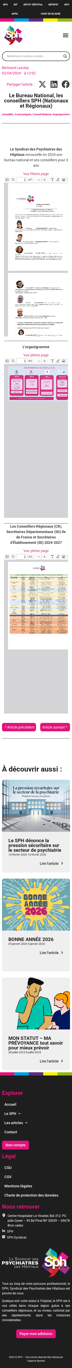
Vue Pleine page (36, 174)
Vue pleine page (36, 355)
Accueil (10, 1104)
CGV (8, 1177)
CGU (8, 1168)
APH (66, 4)
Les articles (13, 1123)
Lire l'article (49, 863)
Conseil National (42, 114)
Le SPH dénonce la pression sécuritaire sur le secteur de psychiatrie (34, 845)
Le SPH (10, 1113)
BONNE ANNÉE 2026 (31, 939)
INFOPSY (53, 4)
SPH (5, 4)
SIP (15, 4)
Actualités (8, 114)
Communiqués (23, 114)
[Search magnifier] (65, 56)
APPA (15, 13)
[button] (65, 35)
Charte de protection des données (31, 1195)
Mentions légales (18, 1186)
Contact (10, 1132)
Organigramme (61, 114)
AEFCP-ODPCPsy (32, 4)
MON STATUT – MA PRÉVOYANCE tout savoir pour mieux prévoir (35, 1043)
